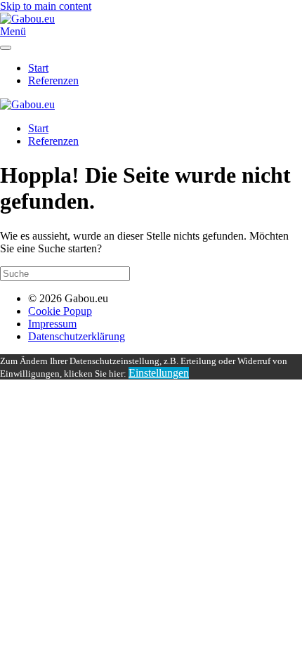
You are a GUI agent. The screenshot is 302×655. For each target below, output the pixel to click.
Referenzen (53, 80)
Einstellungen (159, 373)
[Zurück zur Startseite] (27, 19)
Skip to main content (45, 6)
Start (38, 68)
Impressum (52, 324)
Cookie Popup (60, 311)
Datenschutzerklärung (76, 336)
